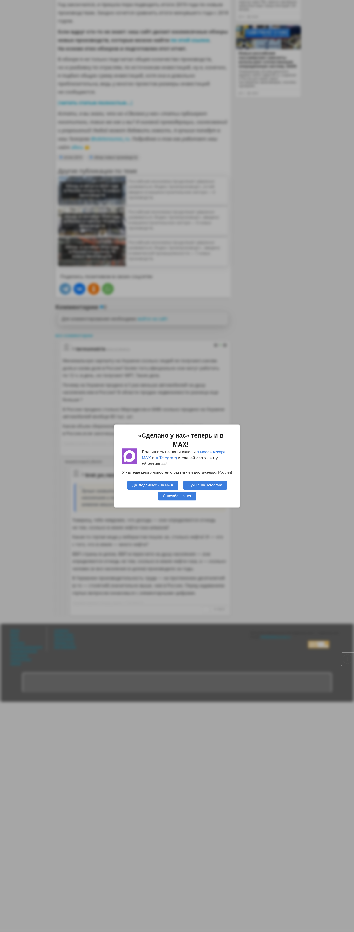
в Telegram (166, 457)
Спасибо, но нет (177, 496)
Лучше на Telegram (205, 485)
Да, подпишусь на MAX (152, 485)
